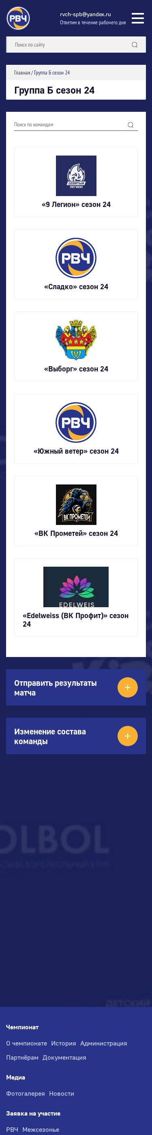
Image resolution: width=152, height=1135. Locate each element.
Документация (64, 1057)
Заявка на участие (33, 1113)
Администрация (103, 1043)
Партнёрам (22, 1057)
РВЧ (12, 1129)
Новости (61, 1093)
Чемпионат (22, 1027)
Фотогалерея (25, 1093)
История (63, 1043)
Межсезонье (40, 1129)
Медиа (15, 1077)
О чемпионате (26, 1043)
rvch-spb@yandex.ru (85, 14)
